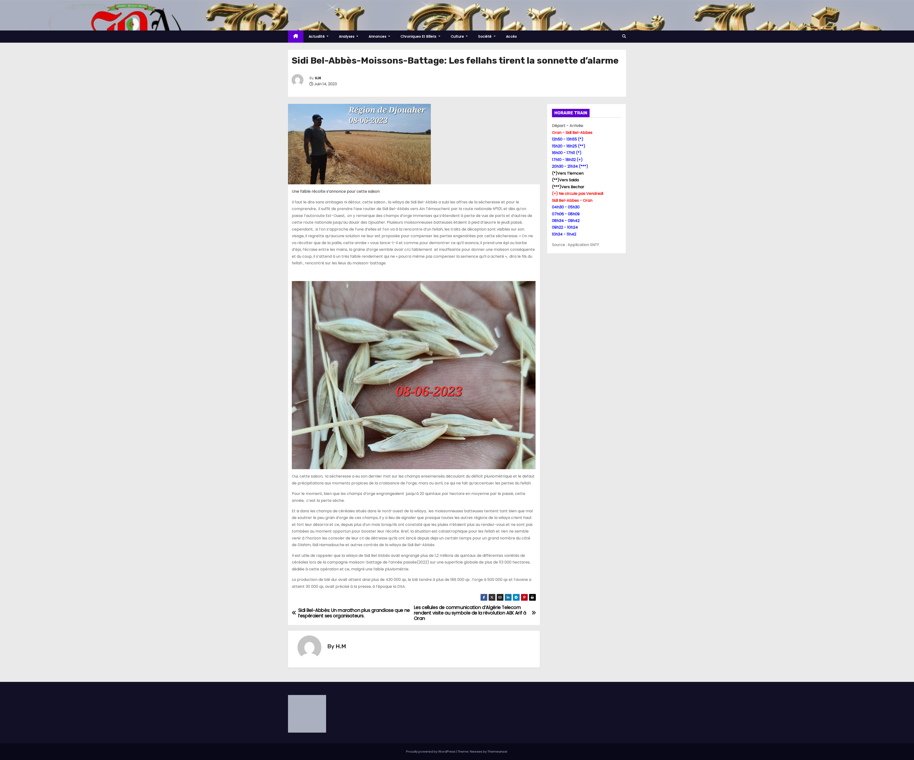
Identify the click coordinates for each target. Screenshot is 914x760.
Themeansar (497, 751)
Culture (458, 36)
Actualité (317, 36)
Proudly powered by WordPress (431, 751)
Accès (511, 36)
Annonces (378, 36)
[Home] (295, 36)
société (485, 36)
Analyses (347, 36)
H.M (318, 78)
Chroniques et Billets (419, 36)
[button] (624, 36)
